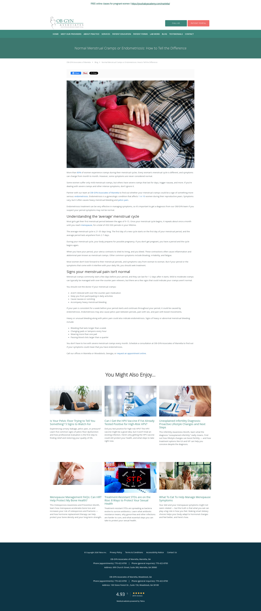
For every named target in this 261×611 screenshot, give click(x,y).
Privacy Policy (116, 552)
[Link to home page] (63, 23)
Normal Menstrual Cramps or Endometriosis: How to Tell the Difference (129, 62)
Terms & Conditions (134, 552)
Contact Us (172, 552)
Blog (96, 62)
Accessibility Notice (155, 552)
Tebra (142, 601)
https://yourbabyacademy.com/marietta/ (150, 3)
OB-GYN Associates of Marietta (79, 62)
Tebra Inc (102, 552)
